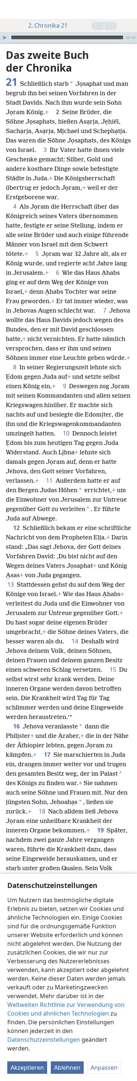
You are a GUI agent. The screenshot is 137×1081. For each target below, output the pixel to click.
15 (114, 670)
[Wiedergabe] (5, 37)
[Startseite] (10, 9)
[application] (68, 37)
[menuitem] (10, 9)
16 (17, 726)
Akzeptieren (27, 1068)
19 (101, 830)
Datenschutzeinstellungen (43, 1040)
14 (76, 641)
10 (67, 433)
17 (48, 755)
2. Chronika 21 (48, 25)
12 (17, 528)
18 (43, 811)
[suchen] (128, 9)
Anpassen (104, 1068)
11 (50, 481)
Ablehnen (67, 1068)
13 (11, 584)
